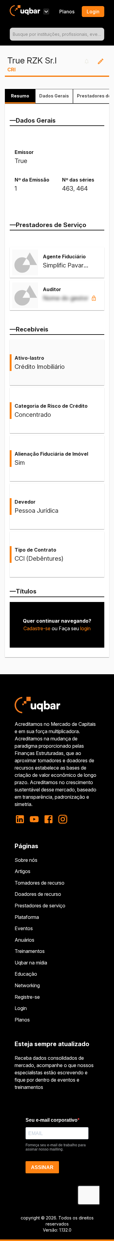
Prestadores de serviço (40, 906)
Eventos (24, 928)
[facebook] (48, 819)
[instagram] (63, 819)
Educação (26, 974)
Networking (27, 985)
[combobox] (57, 34)
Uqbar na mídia (31, 963)
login (85, 628)
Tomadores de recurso (39, 883)
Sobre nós (26, 860)
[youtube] (34, 819)
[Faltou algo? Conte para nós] (101, 61)
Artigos (22, 871)
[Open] (101, 34)
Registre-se (27, 997)
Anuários (24, 940)
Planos (66, 11)
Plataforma (27, 917)
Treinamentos (30, 951)
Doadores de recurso (38, 894)
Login (21, 1008)
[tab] (20, 96)
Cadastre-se (36, 628)
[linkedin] (22, 819)
